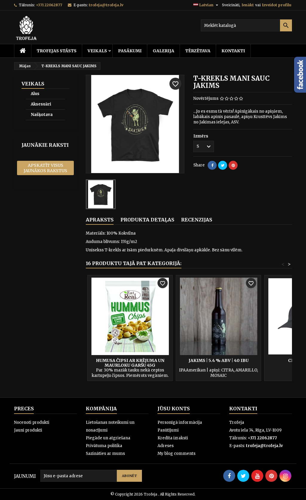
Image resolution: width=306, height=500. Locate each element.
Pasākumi (130, 50)
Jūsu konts (173, 409)
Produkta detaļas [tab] (147, 220)
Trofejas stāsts (56, 50)
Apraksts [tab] (100, 220)
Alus (35, 93)
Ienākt (248, 5)
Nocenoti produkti (31, 422)
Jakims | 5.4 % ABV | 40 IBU (219, 360)
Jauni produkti (28, 430)
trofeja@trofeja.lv (106, 5)
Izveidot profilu (276, 5)
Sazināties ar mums (105, 453)
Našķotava (42, 114)
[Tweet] (222, 165)
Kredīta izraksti (172, 438)
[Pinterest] (233, 165)
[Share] (212, 165)
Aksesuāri (41, 104)
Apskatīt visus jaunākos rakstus (45, 168)
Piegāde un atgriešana (108, 438)
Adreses (165, 445)
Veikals (97, 50)
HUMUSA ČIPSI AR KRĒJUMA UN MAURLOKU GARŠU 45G (130, 363)
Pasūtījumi (168, 430)
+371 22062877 (49, 5)
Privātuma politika (104, 445)
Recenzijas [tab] (196, 220)
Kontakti (233, 50)
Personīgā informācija (179, 422)
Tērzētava (197, 50)
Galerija (163, 50)
